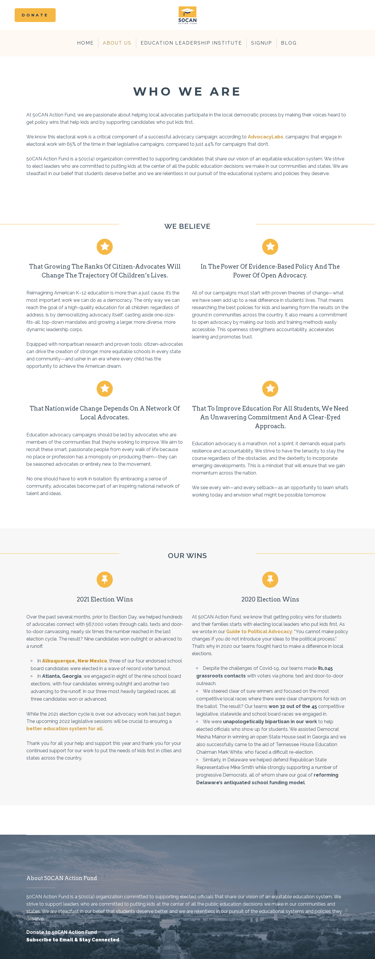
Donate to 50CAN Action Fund (61, 932)
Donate (35, 15)
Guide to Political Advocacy (259, 631)
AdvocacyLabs (265, 137)
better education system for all (64, 728)
